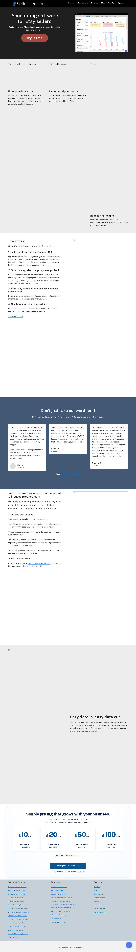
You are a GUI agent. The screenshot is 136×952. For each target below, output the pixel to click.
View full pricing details (68, 855)
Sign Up (111, 3)
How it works (82, 3)
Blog (103, 3)
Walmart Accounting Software (17, 908)
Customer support (99, 912)
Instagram (97, 901)
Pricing (71, 3)
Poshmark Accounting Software (18, 919)
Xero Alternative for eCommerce (61, 907)
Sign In (120, 3)
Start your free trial (68, 865)
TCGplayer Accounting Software (18, 930)
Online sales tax (56, 918)
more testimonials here (70, 474)
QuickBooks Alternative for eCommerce (63, 904)
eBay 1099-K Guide (57, 890)
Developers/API (99, 894)
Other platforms (13, 937)
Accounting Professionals (59, 922)
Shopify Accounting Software (17, 894)
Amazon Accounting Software (17, 887)
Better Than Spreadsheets (59, 887)
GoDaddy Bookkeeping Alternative (61, 901)
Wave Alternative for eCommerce (61, 911)
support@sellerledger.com (39, 563)
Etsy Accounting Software (16, 897)
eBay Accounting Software (16, 890)
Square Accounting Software (17, 905)
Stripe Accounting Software (16, 901)
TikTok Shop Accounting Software (18, 912)
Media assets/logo (100, 897)
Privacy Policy (62, 947)
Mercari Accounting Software (17, 923)
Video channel (98, 905)
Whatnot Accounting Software (17, 916)
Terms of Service (76, 947)
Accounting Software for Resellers (61, 897)
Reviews (94, 3)
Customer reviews (99, 908)
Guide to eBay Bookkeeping (59, 894)
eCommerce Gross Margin (59, 915)
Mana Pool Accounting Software (18, 934)
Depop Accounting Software (17, 926)
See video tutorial (15, 316)
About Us (97, 887)
